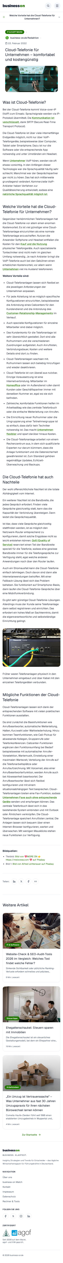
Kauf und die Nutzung (34, 244)
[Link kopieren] (35, 881)
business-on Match (12, 1182)
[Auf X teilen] (21, 881)
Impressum (8, 1191)
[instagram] (21, 1216)
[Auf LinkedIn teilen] (14, 881)
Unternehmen (11, 269)
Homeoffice (13, 385)
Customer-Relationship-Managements (29, 313)
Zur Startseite (29, 1134)
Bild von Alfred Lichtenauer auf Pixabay (33, 863)
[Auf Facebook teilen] (28, 881)
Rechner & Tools (11, 1201)
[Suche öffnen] (48, 6)
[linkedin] (29, 1216)
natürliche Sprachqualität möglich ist (25, 194)
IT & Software (14, 32)
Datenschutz (9, 1196)
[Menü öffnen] (57, 6)
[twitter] (13, 1216)
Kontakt (6, 1186)
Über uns (7, 1177)
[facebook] (5, 1216)
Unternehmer (17, 160)
